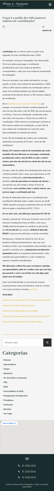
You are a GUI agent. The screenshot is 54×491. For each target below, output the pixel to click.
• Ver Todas (7, 414)
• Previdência (8, 400)
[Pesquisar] (47, 342)
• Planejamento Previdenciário (15, 396)
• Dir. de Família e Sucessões (15, 378)
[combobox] (23, 342)
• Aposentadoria (9, 364)
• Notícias (7, 360)
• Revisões (7, 409)
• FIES (5, 382)
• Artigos (6, 369)
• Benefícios (8, 373)
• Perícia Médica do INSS (13, 391)
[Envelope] (27, 458)
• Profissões (8, 405)
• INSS (5, 387)
